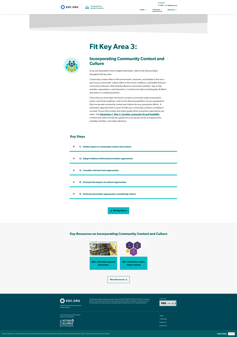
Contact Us (163, 325)
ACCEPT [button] (231, 333)
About (142, 10)
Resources (171, 10)
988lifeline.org (172, 5)
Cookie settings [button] (222, 334)
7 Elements (156, 10)
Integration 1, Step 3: (129, 114)
